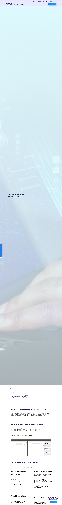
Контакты (54, 1)
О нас (43, 1)
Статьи (50, 1)
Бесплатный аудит (38, 1)
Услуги (32, 1)
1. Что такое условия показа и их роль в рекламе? (20, 395)
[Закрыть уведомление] (60, 496)
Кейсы (47, 1)
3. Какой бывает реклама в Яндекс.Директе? (19, 397)
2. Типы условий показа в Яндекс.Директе (18, 396)
